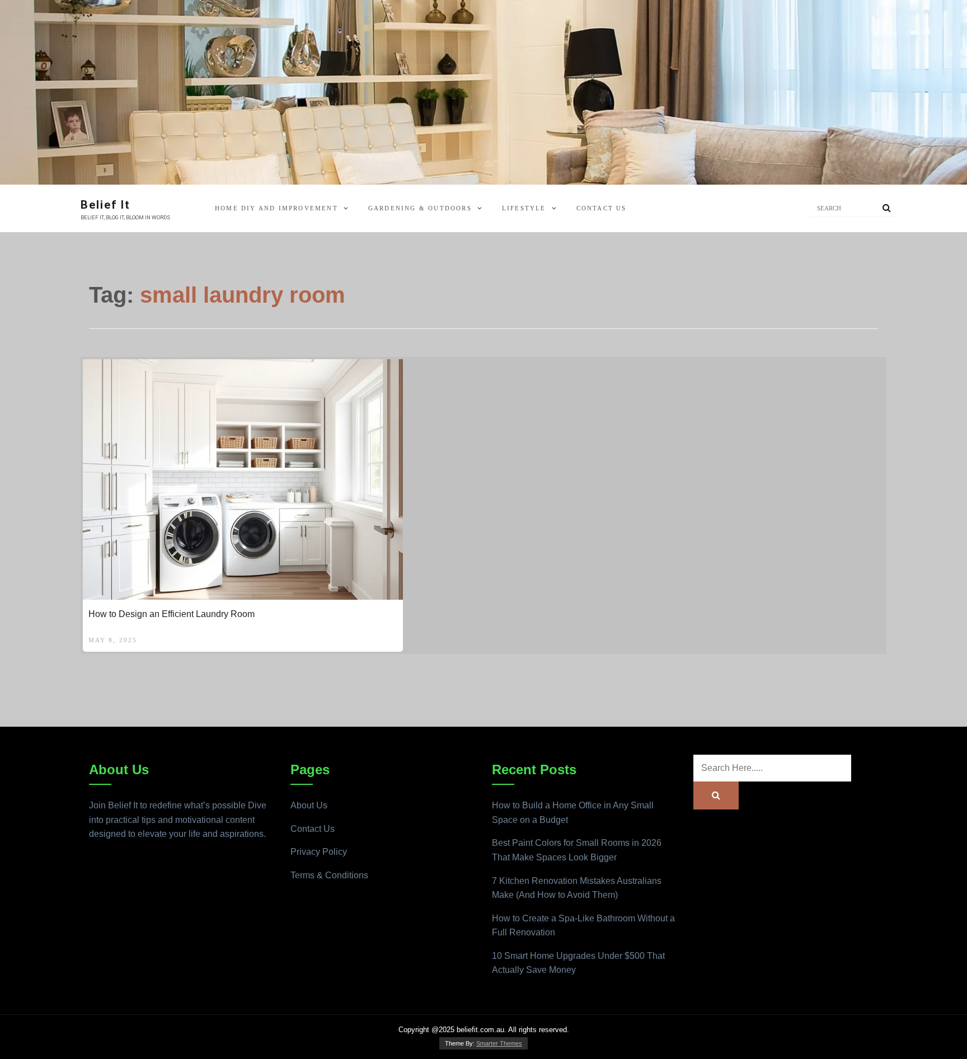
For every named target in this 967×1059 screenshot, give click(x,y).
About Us (308, 805)
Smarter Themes (499, 1043)
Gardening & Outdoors (420, 208)
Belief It (105, 204)
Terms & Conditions (329, 875)
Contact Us (601, 208)
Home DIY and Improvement (276, 208)
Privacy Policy (318, 851)
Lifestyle (524, 208)
